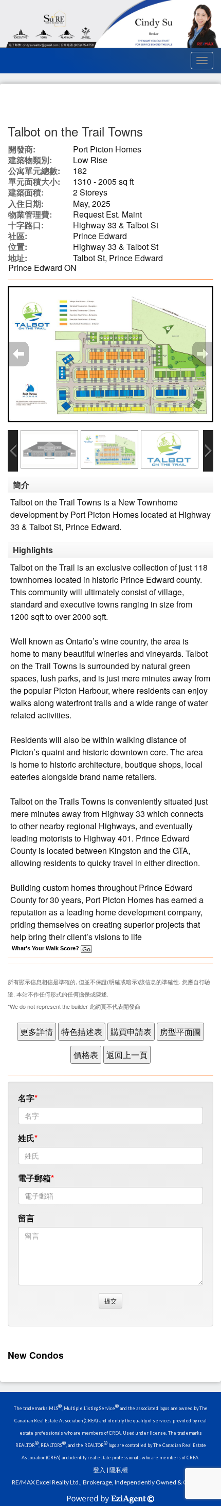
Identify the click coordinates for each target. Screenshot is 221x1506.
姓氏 (26, 1138)
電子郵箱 (34, 1178)
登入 (99, 1470)
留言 (26, 1218)
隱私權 (118, 1470)
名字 (26, 1098)
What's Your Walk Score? (46, 948)
